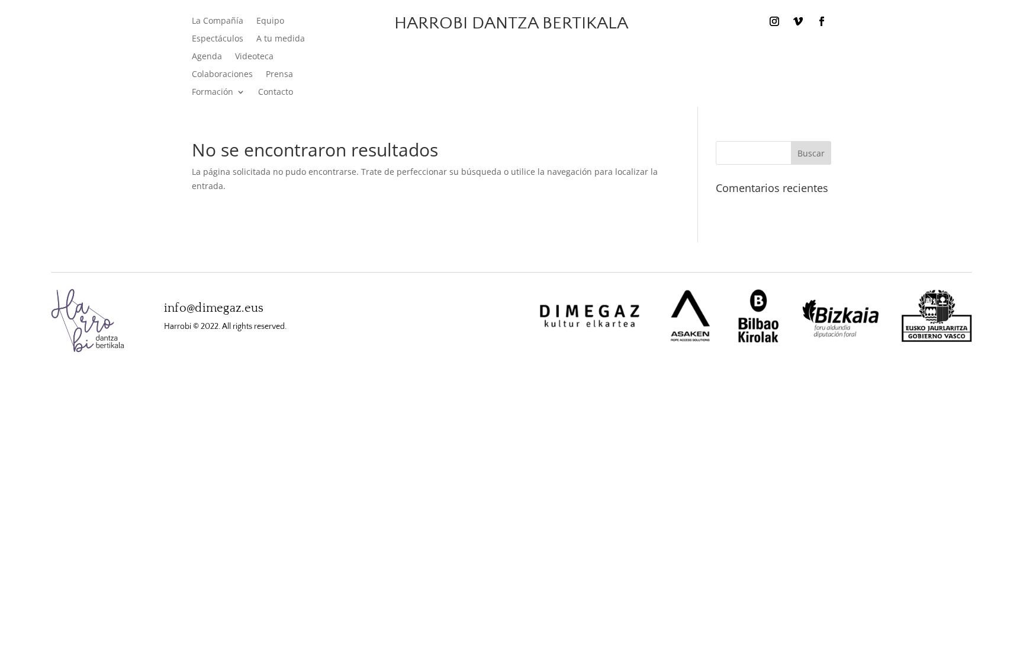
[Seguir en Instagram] (774, 21)
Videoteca (254, 57)
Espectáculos (217, 39)
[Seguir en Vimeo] (798, 21)
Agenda (207, 57)
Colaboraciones (222, 74)
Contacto (275, 92)
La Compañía (217, 21)
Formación (212, 92)
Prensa (279, 74)
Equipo (270, 21)
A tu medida (280, 39)
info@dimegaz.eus (214, 308)
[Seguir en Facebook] (821, 21)
